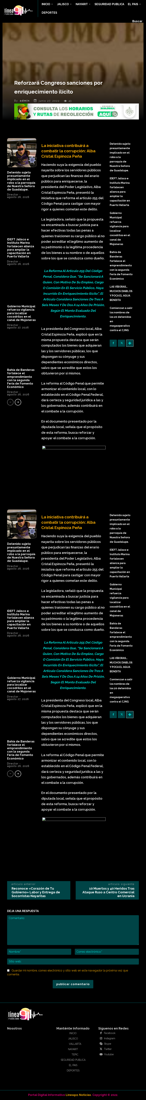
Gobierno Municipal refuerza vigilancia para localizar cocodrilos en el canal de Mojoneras (21, 313)
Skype (107, 1043)
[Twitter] (121, 343)
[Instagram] (101, 1038)
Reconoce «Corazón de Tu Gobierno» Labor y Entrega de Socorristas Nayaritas (36, 892)
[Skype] (101, 1044)
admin (25, 100)
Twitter (108, 1049)
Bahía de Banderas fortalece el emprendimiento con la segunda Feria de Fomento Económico (21, 378)
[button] (137, 21)
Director (12, 194)
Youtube (109, 1054)
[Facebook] (113, 343)
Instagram (109, 1038)
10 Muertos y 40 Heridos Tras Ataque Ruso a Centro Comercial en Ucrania (108, 892)
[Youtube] (101, 1054)
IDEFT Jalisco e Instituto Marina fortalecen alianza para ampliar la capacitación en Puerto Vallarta (20, 248)
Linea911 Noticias (78, 1095)
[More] (130, 343)
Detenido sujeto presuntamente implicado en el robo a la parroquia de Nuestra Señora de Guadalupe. (21, 181)
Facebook (109, 1033)
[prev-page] (10, 402)
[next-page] (18, 402)
